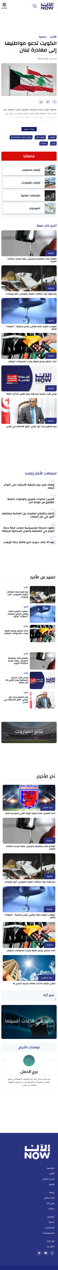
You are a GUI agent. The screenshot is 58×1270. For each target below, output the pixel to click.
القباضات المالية (30, 195)
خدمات (51, 1209)
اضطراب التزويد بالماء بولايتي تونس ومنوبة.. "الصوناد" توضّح (31, 327)
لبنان (53, 143)
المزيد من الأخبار (42, 577)
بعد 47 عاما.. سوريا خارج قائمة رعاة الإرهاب (29, 542)
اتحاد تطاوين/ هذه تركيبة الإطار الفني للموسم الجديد (30, 813)
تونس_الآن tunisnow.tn (21, 137)
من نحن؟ (50, 1241)
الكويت (52, 137)
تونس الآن (40, 137)
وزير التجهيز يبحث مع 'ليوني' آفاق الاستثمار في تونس (31, 426)
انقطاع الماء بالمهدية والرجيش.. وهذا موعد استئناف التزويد (32, 260)
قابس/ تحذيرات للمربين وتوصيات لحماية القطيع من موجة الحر (30, 501)
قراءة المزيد (29, 129)
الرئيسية (50, 1168)
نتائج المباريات (29, 731)
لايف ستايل (49, 1198)
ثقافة (51, 1184)
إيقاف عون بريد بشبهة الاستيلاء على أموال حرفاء (29, 486)
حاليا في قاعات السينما (29, 1021)
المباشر (50, 1217)
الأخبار (53, 37)
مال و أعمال (48, 1179)
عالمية (43, 37)
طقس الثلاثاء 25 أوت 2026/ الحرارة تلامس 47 (34, 984)
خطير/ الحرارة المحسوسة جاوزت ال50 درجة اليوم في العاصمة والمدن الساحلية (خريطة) (28, 529)
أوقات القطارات (30, 182)
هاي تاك (50, 1203)
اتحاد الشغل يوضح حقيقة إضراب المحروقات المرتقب (32, 361)
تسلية (51, 1222)
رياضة (51, 1193)
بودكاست (49, 1228)
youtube (46, 1253)
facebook (52, 1253)
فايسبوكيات (48, 1233)
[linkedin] (40, 103)
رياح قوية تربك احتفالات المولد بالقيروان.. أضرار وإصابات (31, 294)
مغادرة (43, 143)
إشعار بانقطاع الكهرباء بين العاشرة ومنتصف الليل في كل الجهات (28, 515)
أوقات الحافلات (31, 169)
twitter (39, 1253)
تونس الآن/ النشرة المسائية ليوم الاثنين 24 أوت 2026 (31, 394)
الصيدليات (34, 208)
